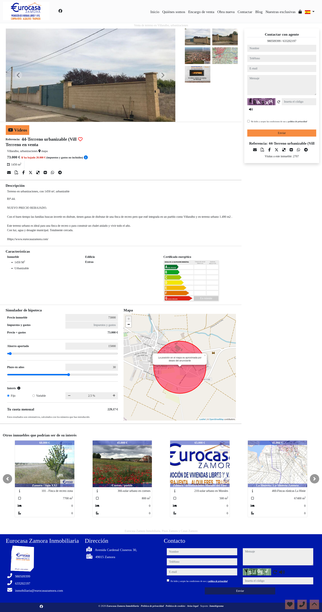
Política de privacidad (152, 606)
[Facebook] (60, 11)
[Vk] (46, 173)
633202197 (289, 41)
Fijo (13, 395)
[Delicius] (38, 173)
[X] (31, 173)
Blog (259, 12)
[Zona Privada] (300, 11)
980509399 (274, 41)
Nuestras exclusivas (281, 12)
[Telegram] (60, 173)
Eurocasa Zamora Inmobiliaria (123, 606)
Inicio (154, 12)
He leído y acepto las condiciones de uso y (279, 121)
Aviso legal (193, 606)
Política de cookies (176, 606)
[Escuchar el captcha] (251, 109)
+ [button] (128, 318)
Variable (41, 395)
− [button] (128, 324)
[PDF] (17, 173)
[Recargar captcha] (278, 102)
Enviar (282, 133)
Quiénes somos (173, 12)
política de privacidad (297, 121)
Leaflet (202, 419)
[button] (7, 478)
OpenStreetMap (216, 419)
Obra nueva (226, 12)
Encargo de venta (201, 12)
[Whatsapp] (53, 173)
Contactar (245, 12)
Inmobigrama (216, 606)
